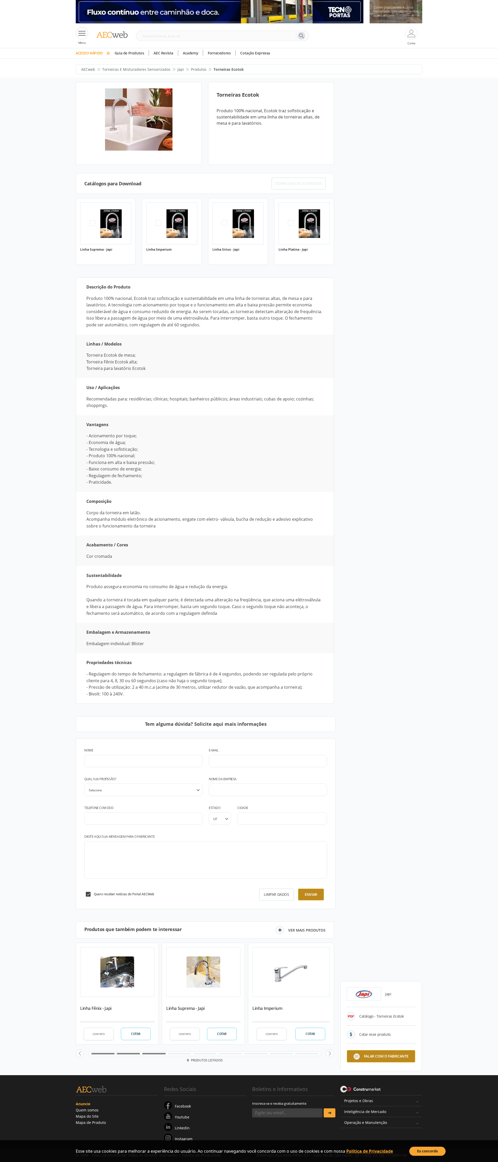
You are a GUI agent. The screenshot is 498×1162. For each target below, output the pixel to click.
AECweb (88, 69)
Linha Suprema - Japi (185, 1008)
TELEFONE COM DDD (99, 808)
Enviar (311, 894)
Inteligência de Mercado (365, 1111)
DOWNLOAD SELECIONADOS (298, 183)
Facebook (183, 1106)
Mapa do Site (87, 1116)
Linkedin (182, 1127)
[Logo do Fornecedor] (364, 994)
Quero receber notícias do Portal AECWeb (124, 894)
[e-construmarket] (360, 1088)
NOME (88, 750)
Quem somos (87, 1110)
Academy (190, 53)
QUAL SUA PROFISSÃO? (100, 779)
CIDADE (242, 808)
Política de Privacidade (369, 1151)
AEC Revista (163, 53)
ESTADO (214, 808)
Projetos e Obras (358, 1100)
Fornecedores (219, 53)
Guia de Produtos (129, 53)
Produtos (198, 69)
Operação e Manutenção (365, 1122)
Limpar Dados (276, 894)
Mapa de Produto (91, 1122)
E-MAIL (213, 750)
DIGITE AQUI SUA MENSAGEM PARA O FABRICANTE (119, 836)
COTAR (136, 1034)
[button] (80, 1053)
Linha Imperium (267, 1008)
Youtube (182, 1117)
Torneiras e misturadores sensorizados (136, 69)
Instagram (183, 1138)
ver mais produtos (307, 930)
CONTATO (99, 1034)
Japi (180, 69)
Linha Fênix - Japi (96, 1008)
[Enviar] (329, 1112)
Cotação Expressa (255, 53)
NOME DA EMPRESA (223, 779)
